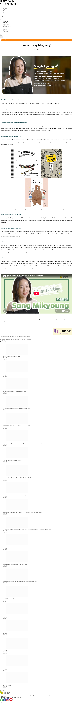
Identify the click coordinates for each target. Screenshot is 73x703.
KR (3, 13)
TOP (1, 702)
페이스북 (22, 339)
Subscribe (2, 690)
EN (3, 12)
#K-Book (24, 336)
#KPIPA (29, 336)
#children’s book (12, 336)
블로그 (29, 339)
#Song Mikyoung (5, 336)
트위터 (26, 339)
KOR (4, 10)
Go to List (2, 340)
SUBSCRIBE (6, 7)
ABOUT (5, 8)
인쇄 (32, 339)
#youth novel (19, 336)
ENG (4, 9)
